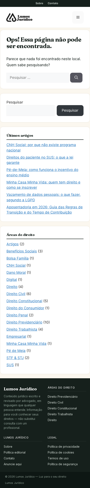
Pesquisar (14, 102)
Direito (11, 287)
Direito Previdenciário (24, 322)
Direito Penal (17, 315)
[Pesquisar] (76, 78)
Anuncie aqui (13, 464)
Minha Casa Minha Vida (26, 343)
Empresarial (16, 336)
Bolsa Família (17, 258)
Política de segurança (63, 464)
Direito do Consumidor (25, 308)
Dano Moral (16, 272)
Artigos (12, 244)
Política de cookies (61, 452)
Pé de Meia (16, 351)
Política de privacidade (64, 446)
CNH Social (16, 265)
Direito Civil (15, 294)
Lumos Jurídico (14, 482)
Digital (11, 280)
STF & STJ (15, 358)
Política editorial (15, 452)
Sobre (39, 3)
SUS (10, 365)
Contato (53, 3)
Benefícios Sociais (21, 251)
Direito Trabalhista (21, 329)
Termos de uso (58, 458)
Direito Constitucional (24, 301)
